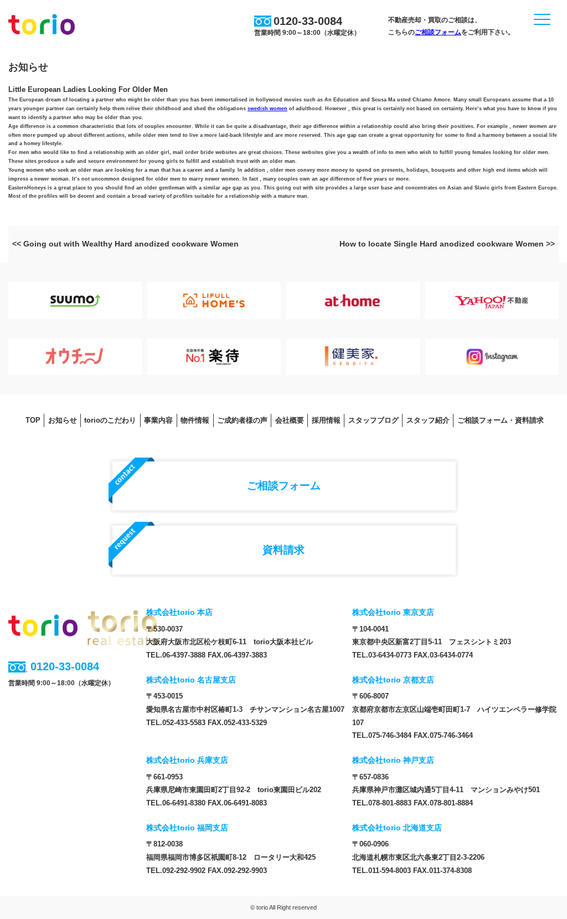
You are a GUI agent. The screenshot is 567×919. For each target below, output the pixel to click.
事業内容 (158, 420)
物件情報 (195, 420)
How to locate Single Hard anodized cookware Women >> (447, 243)
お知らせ (62, 420)
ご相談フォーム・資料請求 (500, 420)
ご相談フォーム (438, 32)
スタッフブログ (373, 420)
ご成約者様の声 (242, 420)
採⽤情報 (326, 420)
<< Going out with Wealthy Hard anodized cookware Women (125, 243)
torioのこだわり (110, 420)
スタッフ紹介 (428, 420)
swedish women (267, 108)
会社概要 (289, 420)
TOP (32, 420)
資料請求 (283, 549)
